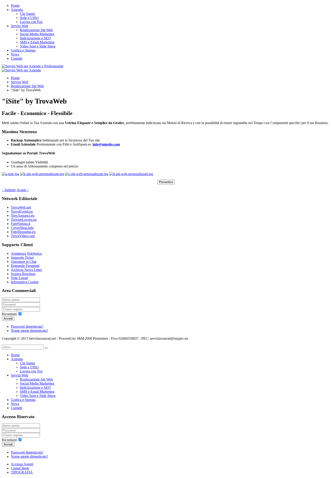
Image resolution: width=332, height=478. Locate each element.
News (15, 54)
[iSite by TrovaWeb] (10, 174)
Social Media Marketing (37, 34)
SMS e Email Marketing (37, 42)
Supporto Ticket (22, 257)
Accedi (8, 318)
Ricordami (9, 314)
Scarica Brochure (23, 274)
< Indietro (9, 190)
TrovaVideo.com (23, 236)
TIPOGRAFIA (22, 472)
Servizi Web (19, 26)
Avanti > (22, 190)
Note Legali (19, 278)
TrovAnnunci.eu (22, 215)
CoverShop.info (22, 228)
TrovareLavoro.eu (24, 219)
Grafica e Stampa (23, 50)
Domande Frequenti (25, 266)
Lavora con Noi (31, 22)
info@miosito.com (106, 144)
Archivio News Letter (26, 270)
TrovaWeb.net (21, 207)
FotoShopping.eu (23, 232)
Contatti (16, 58)
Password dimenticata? (27, 326)
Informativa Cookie (25, 282)
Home (15, 5)
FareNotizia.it (20, 224)
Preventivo (166, 182)
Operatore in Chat (23, 262)
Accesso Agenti (22, 464)
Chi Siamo (27, 14)
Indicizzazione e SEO (35, 38)
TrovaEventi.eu (22, 211)
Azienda (17, 10)
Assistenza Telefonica (26, 253)
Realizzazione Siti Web (36, 30)
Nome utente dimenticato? (29, 330)
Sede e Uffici (29, 18)
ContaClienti (20, 468)
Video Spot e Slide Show (38, 46)
